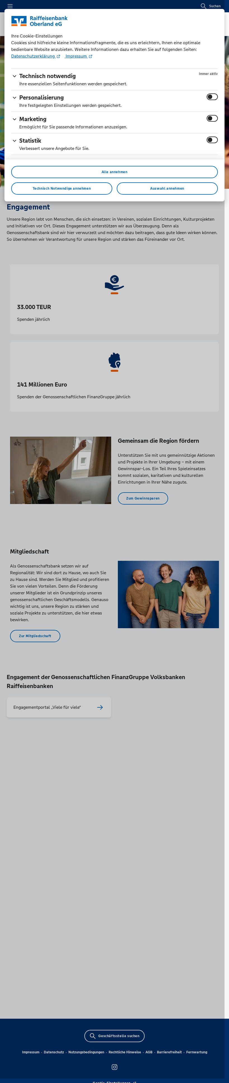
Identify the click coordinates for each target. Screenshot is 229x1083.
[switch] (212, 96)
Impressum (76, 56)
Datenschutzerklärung (33, 56)
